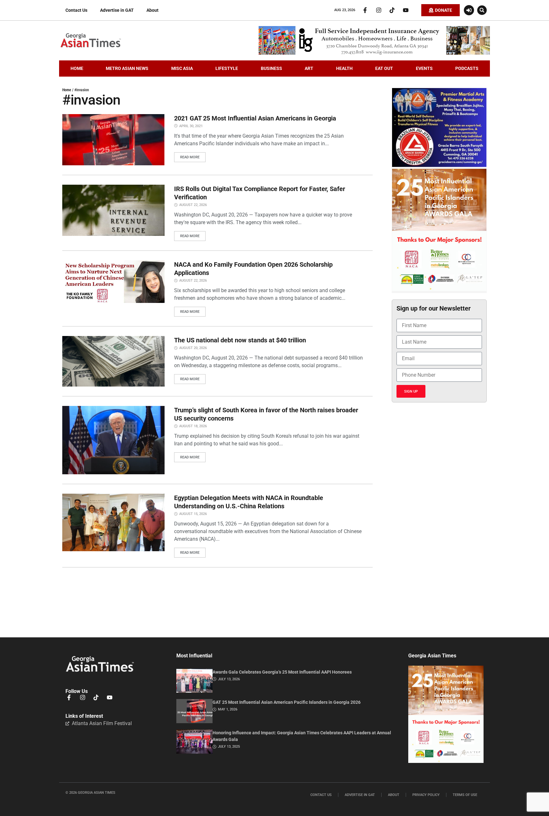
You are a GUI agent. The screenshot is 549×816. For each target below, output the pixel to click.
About (152, 10)
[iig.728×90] (374, 53)
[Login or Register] (469, 10)
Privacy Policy (426, 795)
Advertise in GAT (117, 10)
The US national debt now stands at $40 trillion (240, 340)
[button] (482, 10)
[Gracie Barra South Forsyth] (439, 165)
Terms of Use (465, 795)
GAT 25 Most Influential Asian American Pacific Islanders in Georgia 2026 (287, 702)
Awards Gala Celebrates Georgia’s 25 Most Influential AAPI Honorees (282, 672)
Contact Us (76, 10)
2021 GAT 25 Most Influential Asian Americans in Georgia (255, 118)
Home (66, 90)
